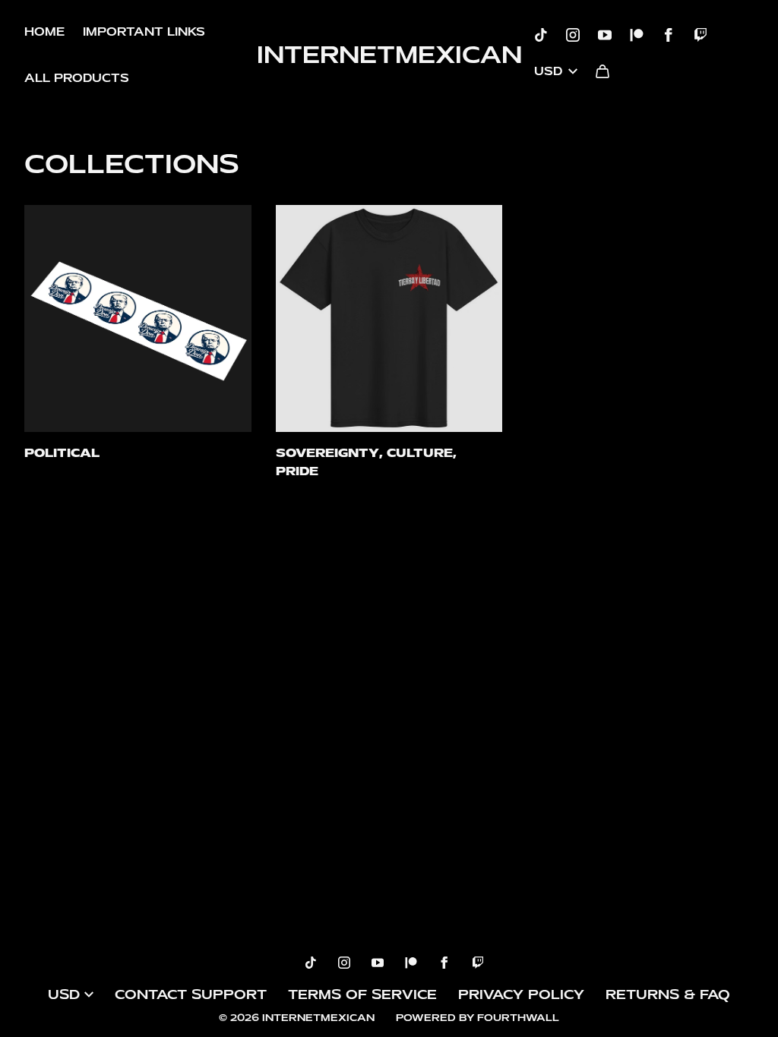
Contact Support (191, 994)
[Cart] (602, 71)
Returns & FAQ (668, 994)
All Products (76, 78)
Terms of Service (362, 994)
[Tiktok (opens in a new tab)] (541, 35)
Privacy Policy (521, 994)
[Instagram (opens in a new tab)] (573, 35)
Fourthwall (518, 1017)
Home (44, 31)
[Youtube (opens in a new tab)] (605, 35)
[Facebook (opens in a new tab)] (668, 35)
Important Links (144, 31)
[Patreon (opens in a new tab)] (637, 35)
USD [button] (548, 71)
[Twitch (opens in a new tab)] (700, 35)
